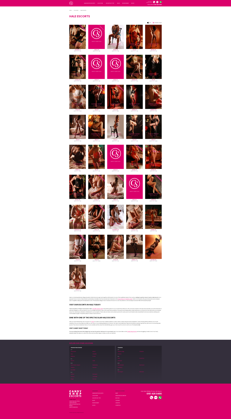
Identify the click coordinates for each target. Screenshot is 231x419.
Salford (72, 374)
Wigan (72, 379)
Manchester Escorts (89, 3)
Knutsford (141, 358)
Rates (132, 3)
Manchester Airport (75, 365)
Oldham (73, 367)
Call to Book (154, 4)
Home (70, 10)
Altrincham (73, 351)
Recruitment (125, 3)
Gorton (72, 360)
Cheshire (141, 351)
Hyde (94, 360)
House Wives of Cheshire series (125, 299)
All (150, 22)
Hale (119, 358)
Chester (120, 354)
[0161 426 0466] (154, 2)
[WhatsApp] (161, 2)
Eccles (94, 356)
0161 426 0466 (154, 394)
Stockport (95, 374)
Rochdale (73, 370)
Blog (118, 3)
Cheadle (94, 354)
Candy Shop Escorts (132, 331)
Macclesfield (121, 365)
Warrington (120, 371)
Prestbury (120, 367)
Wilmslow (141, 371)
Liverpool (120, 360)
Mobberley (95, 365)
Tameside (95, 376)
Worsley (94, 379)
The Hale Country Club (97, 308)
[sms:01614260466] (157, 2)
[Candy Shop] (71, 3)
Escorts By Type (110, 3)
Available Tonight (158, 22)
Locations (100, 3)
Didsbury (73, 356)
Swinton (72, 376)
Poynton (94, 367)
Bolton (94, 351)
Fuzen (92, 321)
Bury (72, 354)
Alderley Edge (121, 351)
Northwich (141, 365)
